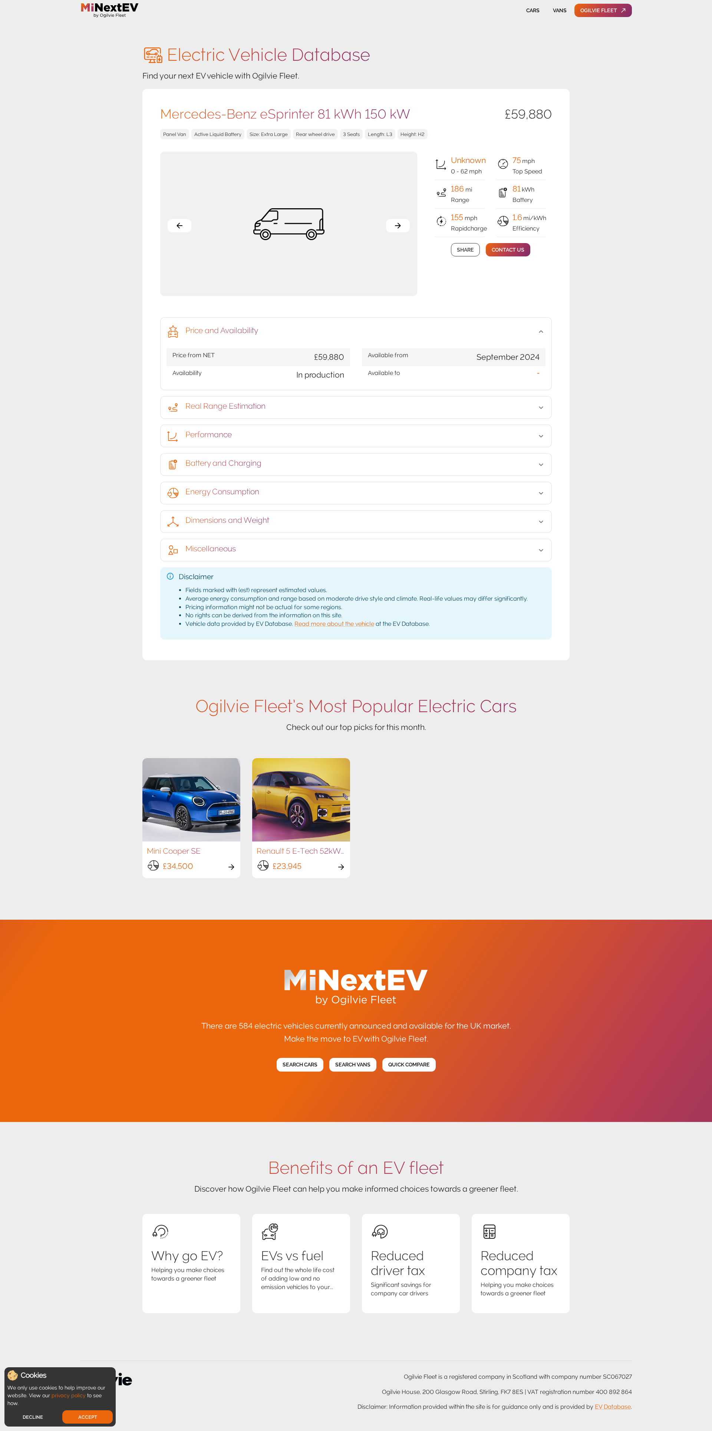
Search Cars (300, 1065)
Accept (87, 1417)
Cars (533, 10)
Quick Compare (409, 1065)
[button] (356, 331)
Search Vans (352, 1065)
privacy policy (69, 1395)
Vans (560, 10)
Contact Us (508, 250)
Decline (33, 1417)
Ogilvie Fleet (598, 10)
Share (465, 250)
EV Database (613, 1406)
